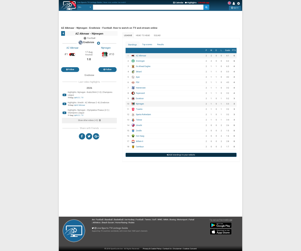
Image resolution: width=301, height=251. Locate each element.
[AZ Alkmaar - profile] (72, 54)
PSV (137, 82)
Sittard (139, 72)
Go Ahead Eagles (143, 66)
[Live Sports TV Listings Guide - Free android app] (221, 224)
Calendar (179, 3)
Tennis (148, 219)
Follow (71, 69)
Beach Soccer (108, 222)
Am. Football (97, 219)
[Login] (234, 3)
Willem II (139, 141)
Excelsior (140, 98)
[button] (85, 7)
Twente (139, 109)
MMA (166, 219)
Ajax (138, 77)
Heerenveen (141, 88)
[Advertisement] (118, 19)
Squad (157, 35)
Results (160, 44)
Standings (132, 45)
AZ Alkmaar (72, 47)
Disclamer (177, 249)
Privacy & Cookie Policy (152, 249)
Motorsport (182, 219)
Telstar (139, 120)
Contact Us (167, 249)
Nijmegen (106, 47)
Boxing (173, 219)
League (128, 35)
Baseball (109, 219)
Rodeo (132, 222)
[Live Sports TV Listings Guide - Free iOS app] (221, 231)
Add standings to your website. (181, 155)
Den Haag (140, 136)
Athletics (96, 222)
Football (139, 219)
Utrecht (139, 125)
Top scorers (147, 44)
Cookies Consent (190, 249)
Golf (154, 219)
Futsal (191, 219)
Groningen (140, 61)
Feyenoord (140, 93)
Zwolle (139, 131)
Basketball (118, 219)
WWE (160, 219)
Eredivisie (88, 42)
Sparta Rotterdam (143, 114)
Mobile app (204, 3)
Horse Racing (121, 222)
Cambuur (140, 147)
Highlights (192, 3)
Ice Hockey (129, 219)
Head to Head (143, 35)
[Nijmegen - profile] (104, 54)
